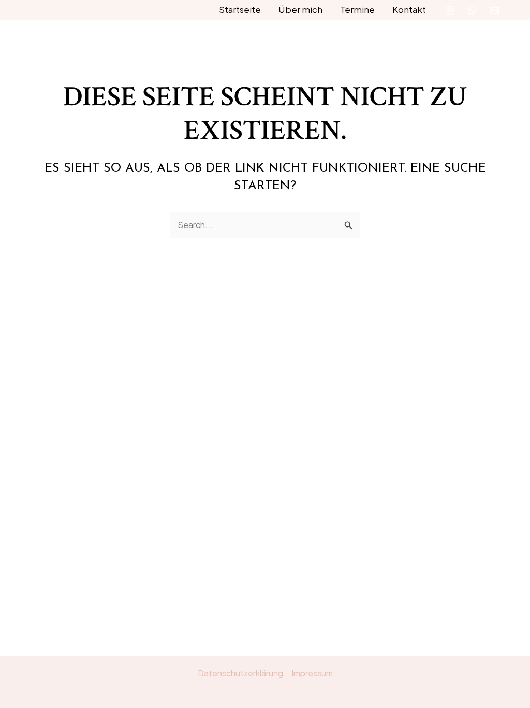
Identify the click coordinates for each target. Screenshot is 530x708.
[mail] (494, 10)
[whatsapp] (472, 10)
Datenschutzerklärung (240, 673)
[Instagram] (449, 10)
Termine (357, 9)
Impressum (312, 673)
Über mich (300, 9)
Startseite (240, 9)
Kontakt (409, 9)
